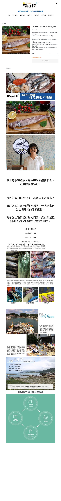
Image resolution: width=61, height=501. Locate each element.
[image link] (30, 5)
